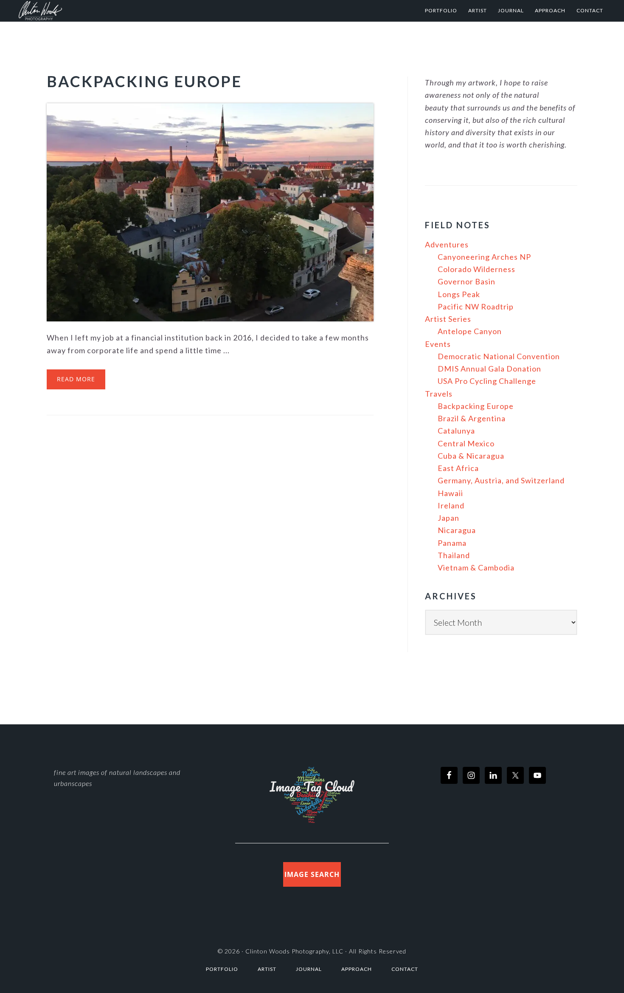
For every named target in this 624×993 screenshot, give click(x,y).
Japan (448, 517)
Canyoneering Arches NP (484, 256)
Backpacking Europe (144, 81)
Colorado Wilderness (476, 269)
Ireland (451, 505)
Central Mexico (466, 443)
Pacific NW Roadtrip (476, 306)
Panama (452, 543)
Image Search (312, 874)
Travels (439, 393)
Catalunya (456, 430)
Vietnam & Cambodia (476, 567)
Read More (76, 379)
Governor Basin (466, 281)
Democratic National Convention (499, 356)
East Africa (458, 468)
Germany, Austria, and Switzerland (501, 480)
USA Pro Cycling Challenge (487, 381)
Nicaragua (457, 530)
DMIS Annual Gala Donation (489, 368)
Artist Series (448, 318)
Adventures (447, 244)
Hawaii (450, 493)
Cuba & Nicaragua (471, 455)
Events (438, 344)
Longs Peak (459, 294)
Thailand (454, 555)
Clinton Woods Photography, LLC (294, 951)
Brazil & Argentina (472, 418)
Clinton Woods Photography (101, 10)
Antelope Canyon (470, 331)
